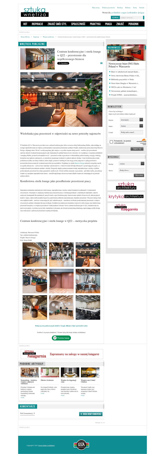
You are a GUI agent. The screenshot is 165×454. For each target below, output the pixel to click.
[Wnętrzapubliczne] (32, 43)
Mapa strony (96, 7)
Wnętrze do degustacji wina (68, 381)
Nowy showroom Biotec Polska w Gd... (125, 75)
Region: (111, 120)
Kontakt (141, 7)
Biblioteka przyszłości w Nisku (122, 79)
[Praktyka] (95, 23)
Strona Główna (25, 37)
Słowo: (111, 170)
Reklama (127, 7)
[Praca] (108, 23)
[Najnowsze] (114, 47)
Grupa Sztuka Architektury (46, 445)
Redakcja (120, 7)
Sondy (135, 7)
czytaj (22, 397)
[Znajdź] (120, 23)
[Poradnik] (133, 23)
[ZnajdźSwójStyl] (57, 23)
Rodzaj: (111, 164)
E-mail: (111, 132)
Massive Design (80, 163)
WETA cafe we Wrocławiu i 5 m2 (123, 87)
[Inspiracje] (37, 23)
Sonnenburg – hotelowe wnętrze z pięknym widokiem (29, 381)
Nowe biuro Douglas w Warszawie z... (125, 83)
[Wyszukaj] (113, 156)
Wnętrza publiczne (48, 37)
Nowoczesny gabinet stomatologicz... (124, 91)
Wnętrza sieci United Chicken (88, 381)
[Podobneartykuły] (32, 363)
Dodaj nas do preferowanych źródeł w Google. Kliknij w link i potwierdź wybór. (61, 326)
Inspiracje (36, 37)
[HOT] (25, 23)
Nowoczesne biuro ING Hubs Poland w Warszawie (124, 65)
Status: (111, 126)
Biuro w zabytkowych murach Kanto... (125, 71)
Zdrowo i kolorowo (47, 380)
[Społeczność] (78, 23)
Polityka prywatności (108, 7)
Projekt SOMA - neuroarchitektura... (124, 95)
